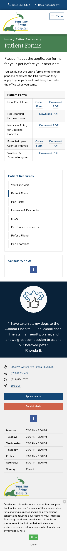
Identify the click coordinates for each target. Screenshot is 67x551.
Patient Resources (27, 39)
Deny (33, 544)
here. (22, 531)
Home (8, 39)
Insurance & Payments (25, 210)
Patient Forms (20, 193)
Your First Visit (20, 185)
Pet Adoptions (20, 244)
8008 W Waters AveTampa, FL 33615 (32, 367)
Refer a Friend (20, 236)
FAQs (14, 219)
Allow (34, 537)
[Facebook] (33, 269)
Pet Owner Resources (25, 227)
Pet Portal (17, 202)
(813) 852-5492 (19, 373)
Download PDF (55, 104)
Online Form (39, 104)
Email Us (16, 385)
